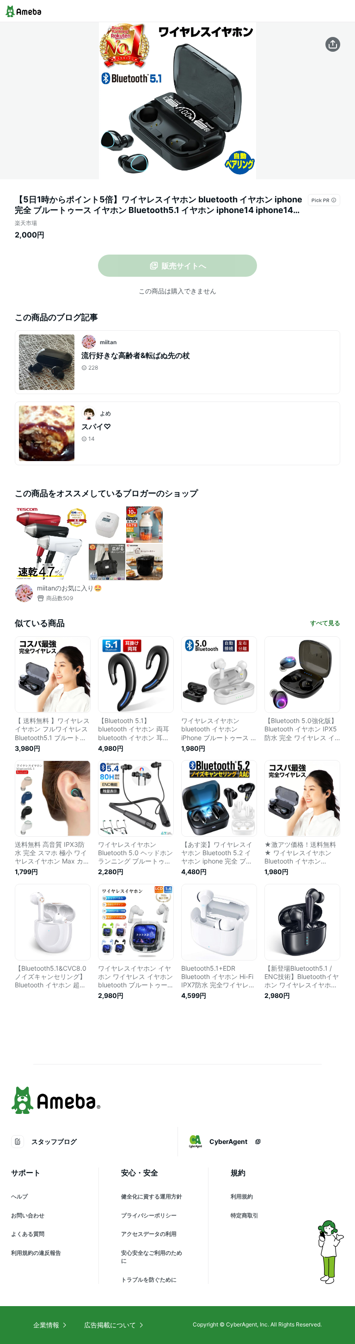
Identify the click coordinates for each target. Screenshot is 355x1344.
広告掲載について (110, 1325)
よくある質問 (27, 1233)
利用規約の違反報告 (36, 1252)
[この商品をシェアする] (332, 44)
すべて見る (325, 622)
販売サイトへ (184, 265)
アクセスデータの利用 (149, 1233)
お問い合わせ (27, 1215)
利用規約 (242, 1196)
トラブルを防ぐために (149, 1279)
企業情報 (46, 1325)
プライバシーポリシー (149, 1215)
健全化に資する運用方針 (151, 1196)
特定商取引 (244, 1215)
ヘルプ (19, 1196)
